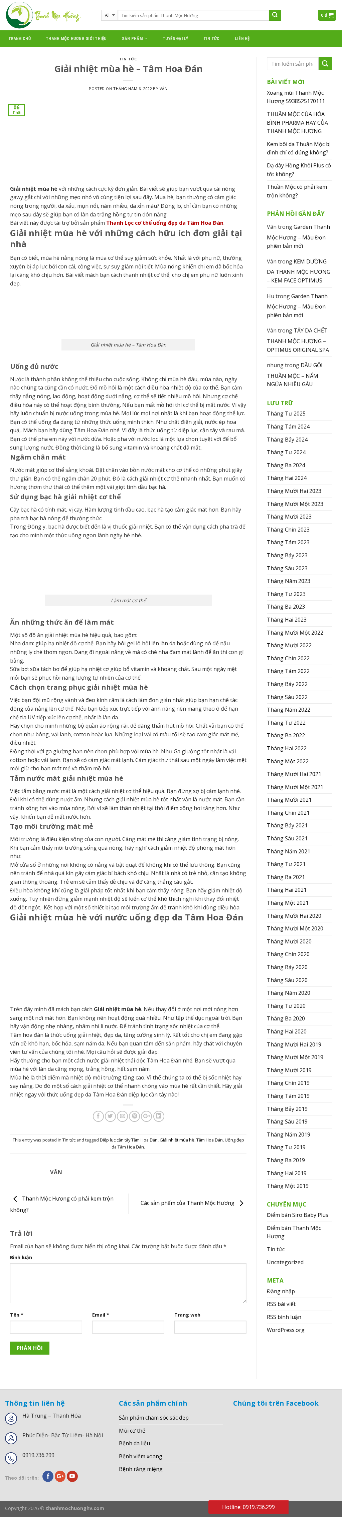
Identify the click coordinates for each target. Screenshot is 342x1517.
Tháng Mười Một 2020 (295, 928)
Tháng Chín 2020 (288, 954)
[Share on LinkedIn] (158, 1116)
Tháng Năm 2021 (288, 851)
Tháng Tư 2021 (286, 864)
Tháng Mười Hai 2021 (294, 774)
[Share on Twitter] (110, 1116)
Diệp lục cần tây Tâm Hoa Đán (129, 1140)
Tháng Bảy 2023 (287, 555)
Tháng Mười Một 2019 (295, 1057)
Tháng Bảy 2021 (287, 825)
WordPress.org (286, 1330)
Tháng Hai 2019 (287, 1173)
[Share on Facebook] (98, 1116)
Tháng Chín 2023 (288, 529)
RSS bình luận (284, 1317)
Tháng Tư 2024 (286, 452)
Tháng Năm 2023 (288, 581)
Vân (164, 88)
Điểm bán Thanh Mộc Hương (294, 1232)
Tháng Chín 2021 (288, 812)
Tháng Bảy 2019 (287, 1108)
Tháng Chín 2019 (288, 1082)
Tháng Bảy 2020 (287, 967)
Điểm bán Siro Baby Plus (297, 1215)
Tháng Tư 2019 (286, 1147)
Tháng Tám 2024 (288, 426)
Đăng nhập (281, 1291)
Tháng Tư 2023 (286, 594)
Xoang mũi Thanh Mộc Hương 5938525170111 (296, 97)
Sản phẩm (132, 38)
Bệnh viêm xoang (140, 1456)
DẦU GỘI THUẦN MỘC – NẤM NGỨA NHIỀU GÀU (295, 374)
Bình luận (21, 1257)
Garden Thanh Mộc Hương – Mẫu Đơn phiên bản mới (298, 236)
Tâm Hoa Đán (209, 1140)
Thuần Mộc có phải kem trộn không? (297, 191)
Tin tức (211, 38)
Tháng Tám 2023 (288, 542)
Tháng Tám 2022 (288, 671)
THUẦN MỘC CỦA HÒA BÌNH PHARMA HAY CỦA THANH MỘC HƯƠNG (297, 122)
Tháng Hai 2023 (287, 619)
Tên (16, 1315)
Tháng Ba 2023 (286, 606)
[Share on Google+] (146, 1116)
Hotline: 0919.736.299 (248, 1507)
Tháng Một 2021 (288, 902)
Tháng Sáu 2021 (287, 838)
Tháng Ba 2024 (286, 465)
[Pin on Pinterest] (134, 1116)
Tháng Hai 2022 (287, 748)
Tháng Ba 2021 (286, 877)
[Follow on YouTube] (72, 1476)
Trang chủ (19, 38)
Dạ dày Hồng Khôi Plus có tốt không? (299, 170)
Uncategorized (285, 1262)
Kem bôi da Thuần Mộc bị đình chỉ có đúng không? (299, 148)
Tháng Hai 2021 (287, 889)
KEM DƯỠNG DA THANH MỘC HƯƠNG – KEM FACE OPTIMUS (298, 271)
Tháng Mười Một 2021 (295, 787)
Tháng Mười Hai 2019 (294, 1044)
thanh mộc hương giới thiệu (76, 38)
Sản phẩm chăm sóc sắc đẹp (154, 1417)
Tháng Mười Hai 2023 (294, 491)
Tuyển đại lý (175, 38)
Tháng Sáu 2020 (287, 980)
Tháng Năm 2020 (288, 992)
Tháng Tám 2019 (288, 1095)
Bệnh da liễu (134, 1443)
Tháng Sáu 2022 (287, 697)
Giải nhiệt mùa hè (177, 1140)
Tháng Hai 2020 (287, 1031)
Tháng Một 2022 (288, 761)
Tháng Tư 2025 (286, 413)
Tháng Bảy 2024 (287, 439)
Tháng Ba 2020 (286, 1018)
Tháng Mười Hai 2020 (294, 915)
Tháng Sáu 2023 (287, 568)
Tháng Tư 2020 (286, 1005)
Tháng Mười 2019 (289, 1070)
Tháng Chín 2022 (288, 658)
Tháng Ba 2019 (286, 1160)
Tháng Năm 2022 (288, 709)
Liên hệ (242, 38)
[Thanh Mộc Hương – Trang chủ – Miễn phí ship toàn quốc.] (48, 15)
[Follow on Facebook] (47, 1476)
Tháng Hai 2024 (287, 478)
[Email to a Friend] (122, 1116)
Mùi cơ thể (132, 1430)
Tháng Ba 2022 (286, 735)
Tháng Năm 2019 (288, 1134)
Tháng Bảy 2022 (287, 684)
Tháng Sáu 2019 (287, 1121)
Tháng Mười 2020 (289, 941)
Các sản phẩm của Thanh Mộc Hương (188, 1203)
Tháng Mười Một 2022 (295, 632)
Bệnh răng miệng (141, 1469)
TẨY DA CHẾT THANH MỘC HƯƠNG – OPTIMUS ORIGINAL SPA (298, 340)
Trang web (187, 1315)
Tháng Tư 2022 (286, 722)
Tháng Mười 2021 (289, 799)
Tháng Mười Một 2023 (295, 504)
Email (100, 1315)
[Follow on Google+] (60, 1476)
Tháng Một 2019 (288, 1186)
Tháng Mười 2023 (289, 516)
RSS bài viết (281, 1304)
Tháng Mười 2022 (289, 645)
